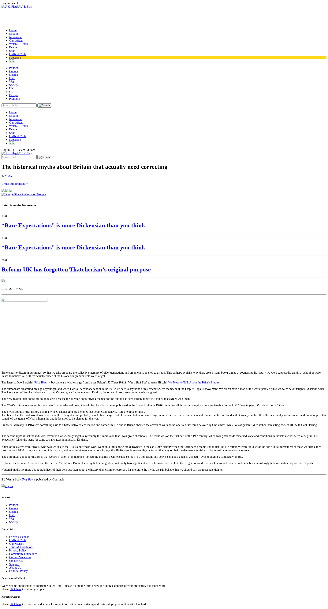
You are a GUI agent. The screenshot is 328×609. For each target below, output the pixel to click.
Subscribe (15, 57)
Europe (13, 95)
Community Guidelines (23, 553)
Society (13, 85)
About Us (15, 567)
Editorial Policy (18, 571)
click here (15, 589)
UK (11, 88)
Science (13, 74)
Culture (13, 71)
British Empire (10, 183)
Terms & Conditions (21, 547)
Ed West (8, 176)
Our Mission (16, 543)
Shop (12, 50)
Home (13, 30)
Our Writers (16, 40)
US (11, 91)
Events (13, 47)
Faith (12, 78)
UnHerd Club (17, 54)
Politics (13, 67)
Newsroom (15, 37)
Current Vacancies (20, 557)
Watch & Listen (18, 44)
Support (14, 564)
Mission (14, 33)
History (23, 183)
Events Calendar (19, 536)
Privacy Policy (18, 550)
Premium (14, 98)
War (11, 81)
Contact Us (16, 560)
